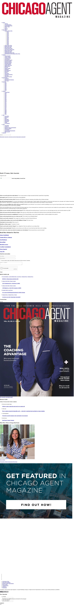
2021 (8, 40)
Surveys (6, 72)
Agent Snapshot (7, 55)
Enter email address (6, 599)
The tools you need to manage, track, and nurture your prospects (15, 415)
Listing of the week (8, 65)
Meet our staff (7, 131)
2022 (8, 41)
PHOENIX (7, 121)
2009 (5, 110)
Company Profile (8, 57)
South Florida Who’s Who (9, 52)
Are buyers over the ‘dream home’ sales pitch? (11, 297)
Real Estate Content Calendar (8, 420)
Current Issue (7, 92)
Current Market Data (8, 25)
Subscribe (4, 132)
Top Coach (7, 80)
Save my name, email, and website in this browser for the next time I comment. (15, 260)
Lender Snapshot (8, 64)
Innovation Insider (8, 63)
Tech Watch (7, 73)
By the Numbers (5, 276)
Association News (8, 24)
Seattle (6, 122)
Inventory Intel (5, 290)
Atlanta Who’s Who (8, 45)
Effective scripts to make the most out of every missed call (13, 406)
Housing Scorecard (8, 62)
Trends (15, 294)
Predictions (7, 69)
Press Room (4, 587)
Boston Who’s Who (8, 46)
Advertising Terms (5, 581)
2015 (5, 104)
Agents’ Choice (7, 56)
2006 (5, 114)
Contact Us (7, 126)
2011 (5, 108)
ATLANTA (7, 116)
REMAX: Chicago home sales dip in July (10, 278)
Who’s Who (4, 29)
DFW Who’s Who (8, 47)
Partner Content (7, 68)
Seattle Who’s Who (8, 51)
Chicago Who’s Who (8, 30)
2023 (8, 42)
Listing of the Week (5, 281)
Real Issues (7, 71)
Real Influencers (8, 70)
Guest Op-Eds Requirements (10, 130)
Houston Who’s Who (8, 48)
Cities (3, 115)
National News (24, 276)
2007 (5, 113)
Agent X (6, 23)
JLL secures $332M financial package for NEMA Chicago (13, 292)
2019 (8, 38)
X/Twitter (4, 596)
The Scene (6, 75)
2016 (8, 35)
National (6, 28)
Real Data (4, 81)
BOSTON (6, 117)
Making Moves (7, 66)
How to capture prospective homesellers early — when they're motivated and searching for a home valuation (23, 411)
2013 (8, 31)
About (3, 124)
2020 (8, 39)
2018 (8, 37)
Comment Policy (5, 585)
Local (6, 27)
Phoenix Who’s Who (8, 50)
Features (3, 54)
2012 (5, 107)
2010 (5, 109)
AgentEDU (7, 78)
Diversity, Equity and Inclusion (10, 127)
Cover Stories (7, 58)
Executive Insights (8, 61)
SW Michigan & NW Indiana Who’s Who (12, 53)
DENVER (6, 119)
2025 (8, 44)
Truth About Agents (8, 76)
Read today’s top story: (12, 136)
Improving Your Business (9, 79)
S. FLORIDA (7, 123)
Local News (19, 276)
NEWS (3, 22)
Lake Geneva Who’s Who (9, 49)
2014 (8, 32)
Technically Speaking (8, 74)
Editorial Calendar (8, 128)
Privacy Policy (5, 584)
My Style (6, 67)
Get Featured (7, 129)
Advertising (7, 125)
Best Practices (4, 77)
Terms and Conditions (6, 582)
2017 (8, 36)
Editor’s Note (7, 26)
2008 (5, 111)
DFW (6, 118)
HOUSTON (7, 120)
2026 (5, 82)
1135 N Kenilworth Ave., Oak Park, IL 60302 (11, 283)
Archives (4, 91)
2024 (8, 43)
